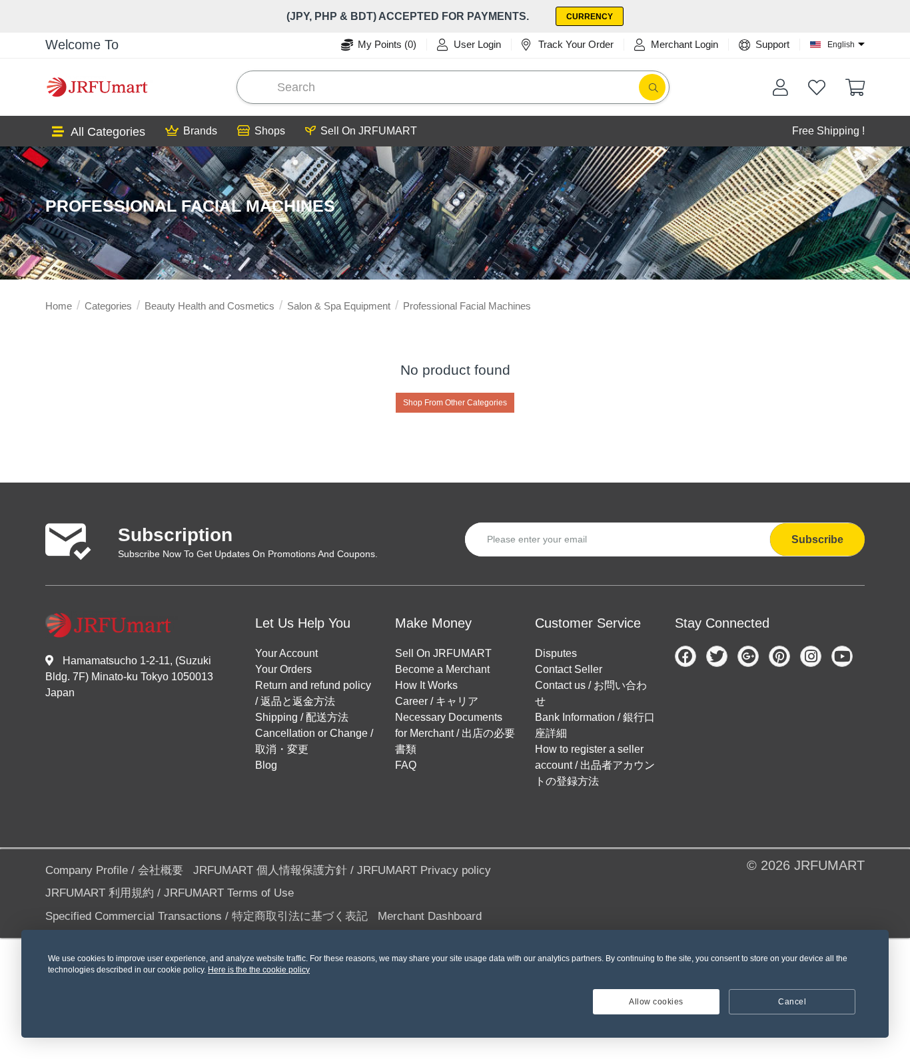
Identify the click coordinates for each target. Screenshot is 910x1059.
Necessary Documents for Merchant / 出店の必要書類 (455, 733)
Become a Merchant (442, 669)
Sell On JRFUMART (368, 130)
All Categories (108, 131)
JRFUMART (829, 865)
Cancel (792, 1001)
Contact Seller (568, 669)
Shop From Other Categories (455, 402)
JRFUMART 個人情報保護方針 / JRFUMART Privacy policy (342, 870)
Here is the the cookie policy (259, 969)
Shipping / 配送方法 (301, 717)
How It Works (426, 685)
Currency (589, 16)
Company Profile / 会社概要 (114, 870)
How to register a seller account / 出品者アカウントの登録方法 (595, 765)
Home (58, 306)
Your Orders (283, 669)
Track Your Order (576, 44)
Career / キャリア (436, 701)
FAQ (405, 765)
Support (772, 44)
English (841, 44)
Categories (108, 306)
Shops (269, 130)
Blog (266, 765)
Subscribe (817, 539)
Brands (200, 130)
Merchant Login (684, 44)
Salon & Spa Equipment (338, 306)
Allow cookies (656, 1001)
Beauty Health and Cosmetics (209, 306)
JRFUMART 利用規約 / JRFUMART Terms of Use (169, 893)
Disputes (556, 653)
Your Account (286, 653)
